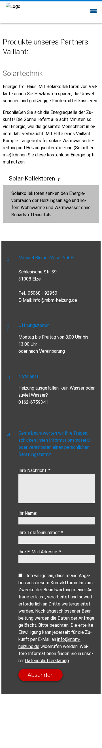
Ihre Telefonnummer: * (40, 532)
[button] (93, 10)
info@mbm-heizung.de (55, 300)
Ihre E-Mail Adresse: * (39, 551)
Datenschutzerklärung (47, 660)
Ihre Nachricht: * (34, 470)
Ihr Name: (27, 513)
